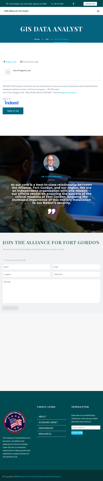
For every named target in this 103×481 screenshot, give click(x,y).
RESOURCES (45, 433)
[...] (76, 92)
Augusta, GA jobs (68, 92)
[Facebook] (73, 4)
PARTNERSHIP (46, 428)
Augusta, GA (11, 61)
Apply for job (13, 110)
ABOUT (42, 416)
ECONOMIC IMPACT (48, 422)
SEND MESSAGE (10, 308)
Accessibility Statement (50, 476)
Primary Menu (98, 11)
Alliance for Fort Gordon (28, 476)
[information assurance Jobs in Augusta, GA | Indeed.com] (10, 102)
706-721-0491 (58, 4)
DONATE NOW (90, 4)
